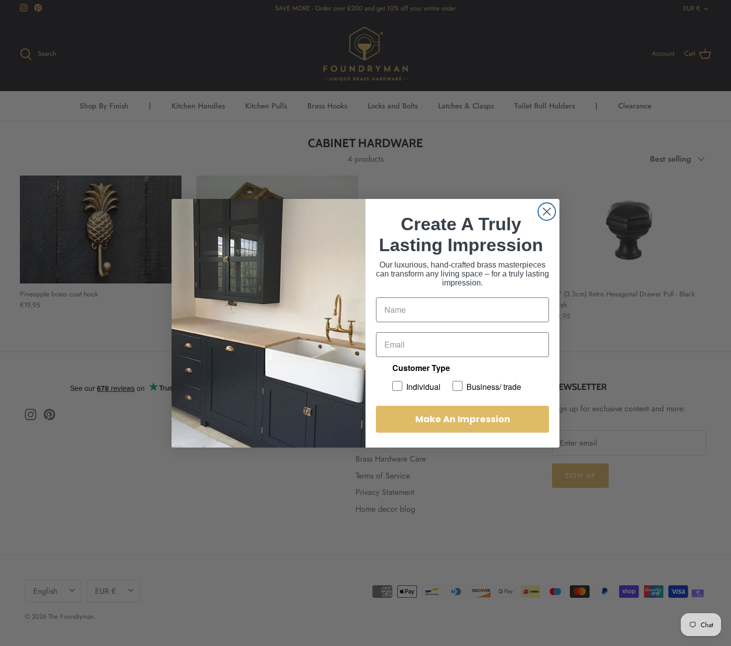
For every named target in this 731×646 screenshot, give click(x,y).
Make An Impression (462, 419)
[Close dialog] (546, 211)
